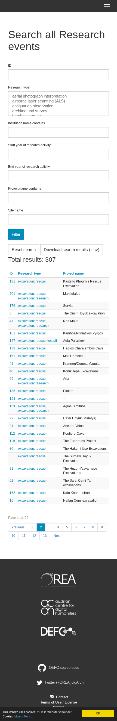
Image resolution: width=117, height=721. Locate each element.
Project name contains (24, 188)
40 (11, 371)
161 (12, 333)
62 (11, 480)
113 (12, 406)
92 (11, 418)
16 (11, 500)
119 (12, 441)
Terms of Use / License (58, 702)
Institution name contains (26, 123)
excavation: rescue (32, 281)
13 (45, 536)
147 (12, 341)
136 (12, 391)
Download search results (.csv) (71, 249)
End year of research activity (29, 167)
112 (12, 433)
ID (9, 65)
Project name (73, 273)
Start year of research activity (29, 145)
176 (12, 306)
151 (12, 356)
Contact (61, 697)
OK (98, 713)
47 (11, 321)
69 (11, 379)
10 (13, 536)
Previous (17, 527)
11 (24, 536)
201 (12, 294)
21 (11, 426)
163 (12, 493)
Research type (19, 87)
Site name (15, 210)
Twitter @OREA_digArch (64, 682)
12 (34, 536)
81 (11, 468)
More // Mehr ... (23, 716)
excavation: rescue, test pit (37, 341)
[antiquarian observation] (58, 106)
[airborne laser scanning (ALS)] (58, 101)
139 (12, 348)
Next (57, 536)
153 (12, 399)
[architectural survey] (58, 110)
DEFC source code (63, 668)
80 (11, 449)
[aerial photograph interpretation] (58, 96)
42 (11, 364)
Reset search (24, 249)
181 (12, 281)
